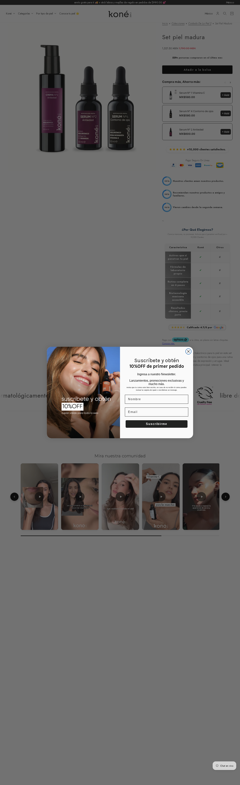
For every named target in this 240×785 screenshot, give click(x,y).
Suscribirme (156, 423)
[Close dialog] (188, 351)
